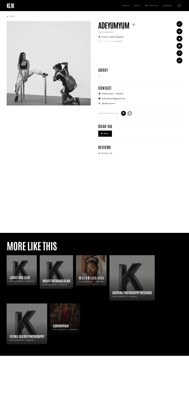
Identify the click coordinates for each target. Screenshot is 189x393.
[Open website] (179, 46)
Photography (105, 32)
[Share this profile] (179, 31)
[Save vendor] (179, 24)
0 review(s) (117, 41)
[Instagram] (179, 53)
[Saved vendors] (179, 5)
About (137, 6)
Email (106, 133)
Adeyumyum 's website (112, 93)
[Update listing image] (123, 113)
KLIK (10, 5)
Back (12, 16)
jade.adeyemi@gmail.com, (114, 98)
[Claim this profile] (129, 113)
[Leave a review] (179, 38)
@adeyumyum (108, 103)
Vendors (167, 6)
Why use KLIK (151, 6)
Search (126, 6)
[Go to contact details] (179, 60)
